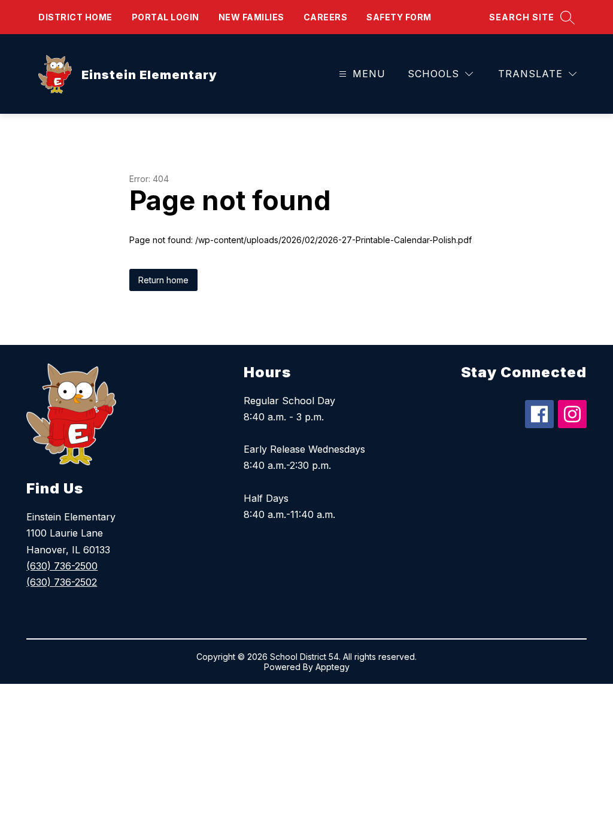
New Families (251, 17)
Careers (326, 17)
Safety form (399, 17)
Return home (163, 280)
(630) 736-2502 (61, 582)
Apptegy (332, 667)
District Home (75, 17)
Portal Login (165, 17)
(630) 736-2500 (62, 566)
